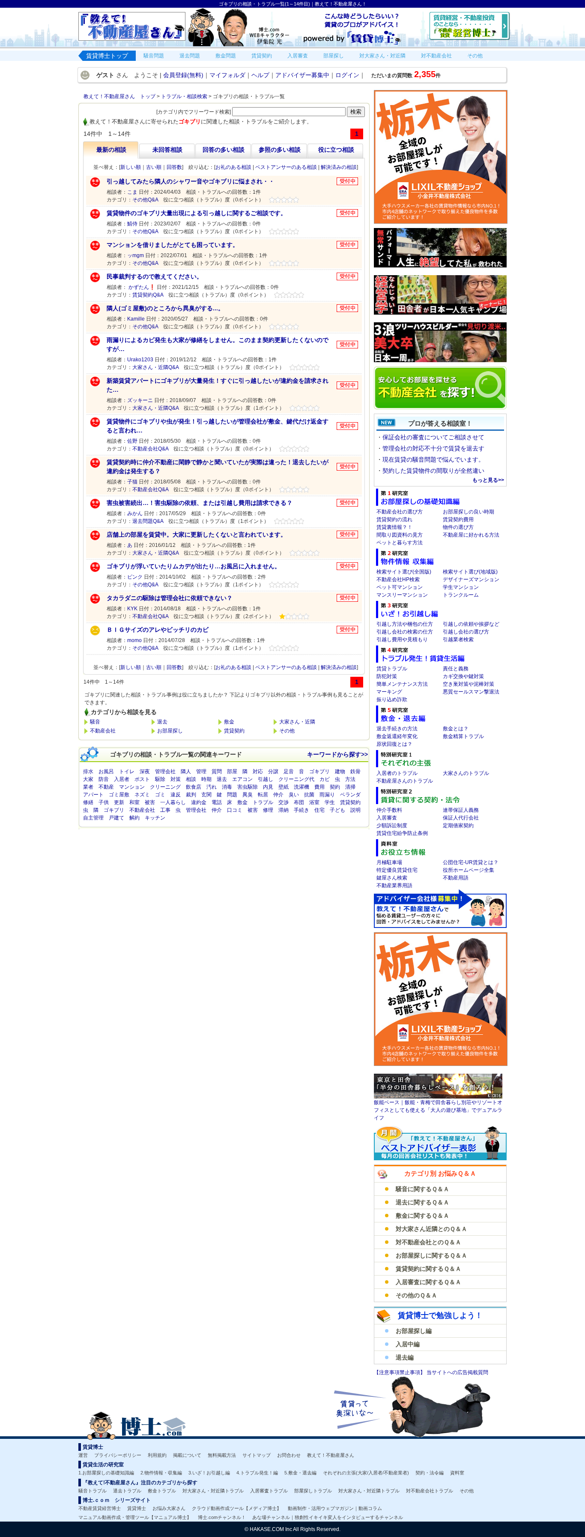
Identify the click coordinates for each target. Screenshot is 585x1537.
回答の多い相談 (224, 149)
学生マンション (461, 587)
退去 (162, 722)
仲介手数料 (389, 810)
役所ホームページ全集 (468, 870)
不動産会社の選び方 (399, 512)
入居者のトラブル (397, 773)
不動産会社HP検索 (398, 579)
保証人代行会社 (461, 818)
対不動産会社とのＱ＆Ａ (428, 1242)
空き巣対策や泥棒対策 (468, 684)
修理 (268, 810)
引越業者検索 (458, 639)
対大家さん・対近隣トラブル (213, 1490)
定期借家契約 (458, 826)
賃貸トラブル (391, 669)
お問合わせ (289, 1455)
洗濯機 (301, 787)
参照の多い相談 (280, 149)
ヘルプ (260, 75)
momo (134, 640)
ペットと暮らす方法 (399, 543)
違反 (175, 795)
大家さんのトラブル (466, 773)
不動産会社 (103, 731)
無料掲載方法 (222, 1455)
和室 (134, 802)
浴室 (314, 802)
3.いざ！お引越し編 (209, 1472)
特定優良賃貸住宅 (397, 870)
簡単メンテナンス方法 (402, 684)
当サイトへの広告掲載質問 (457, 1372)
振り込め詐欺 (391, 699)
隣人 (186, 771)
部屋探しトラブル (313, 1490)
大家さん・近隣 (297, 722)
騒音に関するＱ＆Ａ (422, 1189)
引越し (265, 779)
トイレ (126, 771)
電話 (217, 802)
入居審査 (386, 818)
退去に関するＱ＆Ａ (422, 1202)
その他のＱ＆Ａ (416, 1295)
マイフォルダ (227, 75)
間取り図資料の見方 (399, 535)
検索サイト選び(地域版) (470, 572)
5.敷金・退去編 (300, 1472)
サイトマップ (256, 1455)
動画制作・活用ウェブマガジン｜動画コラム (335, 1508)
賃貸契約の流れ (394, 519)
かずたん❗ (141, 287)
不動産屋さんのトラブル (404, 781)
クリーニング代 (296, 779)
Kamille (136, 319)
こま (132, 192)
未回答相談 (167, 149)
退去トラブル (127, 1490)
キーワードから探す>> (337, 754)
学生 (330, 802)
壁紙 (283, 787)
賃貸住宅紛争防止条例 (402, 833)
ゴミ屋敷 (119, 795)
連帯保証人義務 (461, 810)
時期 (206, 779)
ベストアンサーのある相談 (286, 167)
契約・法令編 (429, 1472)
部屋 (232, 771)
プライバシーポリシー (117, 1455)
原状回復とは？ (394, 744)
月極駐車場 (389, 862)
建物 (340, 771)
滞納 (283, 810)
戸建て (116, 818)
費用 (319, 787)
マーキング (389, 692)
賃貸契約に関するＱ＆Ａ (428, 1268)
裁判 (191, 795)
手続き (301, 810)
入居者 (121, 779)
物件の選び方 (458, 527)
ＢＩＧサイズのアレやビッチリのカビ (158, 629)
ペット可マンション (399, 587)
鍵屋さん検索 (391, 878)
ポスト (142, 779)
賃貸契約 (234, 731)
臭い (294, 795)
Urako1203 (140, 360)
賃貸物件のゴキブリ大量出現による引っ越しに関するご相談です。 (197, 213)
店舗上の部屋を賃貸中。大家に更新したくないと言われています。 (197, 534)
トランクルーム (461, 595)
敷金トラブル (162, 1490)
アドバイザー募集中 (302, 75)
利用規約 (157, 1455)
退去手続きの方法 (397, 729)
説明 (355, 810)
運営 (83, 1455)
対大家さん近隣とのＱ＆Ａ (431, 1228)
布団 (299, 802)
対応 (258, 771)
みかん (135, 513)
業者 (88, 787)
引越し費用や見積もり (402, 639)
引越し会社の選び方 (466, 632)
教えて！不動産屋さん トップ (119, 96)
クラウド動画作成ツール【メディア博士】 (236, 1508)
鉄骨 (355, 771)
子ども (337, 810)
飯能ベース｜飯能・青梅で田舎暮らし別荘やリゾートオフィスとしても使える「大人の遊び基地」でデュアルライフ (438, 1110)
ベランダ (350, 795)
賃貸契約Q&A (147, 295)
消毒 (227, 787)
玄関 (206, 795)
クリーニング (165, 787)
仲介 (278, 795)
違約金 (198, 802)
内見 (268, 787)
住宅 (319, 810)
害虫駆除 (247, 787)
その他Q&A (145, 200)
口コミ (234, 810)
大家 (88, 779)
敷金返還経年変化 (397, 736)
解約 (134, 818)
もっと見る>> (488, 480)
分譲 (273, 771)
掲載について (187, 1455)
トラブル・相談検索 (184, 96)
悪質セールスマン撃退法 (471, 692)
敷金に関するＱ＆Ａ (422, 1215)
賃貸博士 (136, 1508)
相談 (191, 779)
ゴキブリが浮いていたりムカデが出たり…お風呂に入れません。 (194, 566)
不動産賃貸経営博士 (99, 1508)
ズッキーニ (140, 400)
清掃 (350, 787)
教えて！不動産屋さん (330, 1455)
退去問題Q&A (147, 521)
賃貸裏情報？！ (394, 527)
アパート (93, 795)
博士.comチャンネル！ (222, 1517)
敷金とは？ (456, 729)
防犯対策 (386, 676)
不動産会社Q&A (150, 449)
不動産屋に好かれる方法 (471, 535)
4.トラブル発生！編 (257, 1472)
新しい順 (130, 167)
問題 (232, 795)
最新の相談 (111, 149)
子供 (103, 802)
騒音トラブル (92, 1490)
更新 (119, 802)
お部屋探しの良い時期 (468, 512)
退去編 (405, 1357)
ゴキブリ (319, 771)
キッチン (155, 818)
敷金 (229, 722)
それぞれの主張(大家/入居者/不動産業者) (366, 1472)
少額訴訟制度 (391, 826)
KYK (132, 609)
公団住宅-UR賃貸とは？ (470, 862)
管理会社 (165, 771)
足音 (289, 771)
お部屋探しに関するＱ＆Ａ (431, 1255)
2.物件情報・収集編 (161, 1472)
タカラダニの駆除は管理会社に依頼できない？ (170, 597)
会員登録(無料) (183, 75)
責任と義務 (456, 669)
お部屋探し (170, 731)
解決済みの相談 (339, 167)
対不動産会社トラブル (429, 1490)
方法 (350, 779)
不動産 (106, 787)
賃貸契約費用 (458, 519)
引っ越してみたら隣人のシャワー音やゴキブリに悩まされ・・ (191, 181)
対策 (175, 779)
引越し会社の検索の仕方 (404, 632)
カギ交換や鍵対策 (463, 676)
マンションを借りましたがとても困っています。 (173, 244)
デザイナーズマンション (471, 579)
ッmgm (135, 255)
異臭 (247, 795)
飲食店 (193, 787)
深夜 (145, 771)
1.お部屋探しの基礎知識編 (106, 1472)
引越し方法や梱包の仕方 (404, 624)
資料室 (457, 1472)
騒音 (95, 722)
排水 (88, 771)
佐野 (132, 441)
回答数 (174, 167)
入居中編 (408, 1344)
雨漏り (327, 795)
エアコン (242, 779)
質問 (217, 771)
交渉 (283, 802)
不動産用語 (456, 878)
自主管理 (93, 818)
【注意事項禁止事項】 (400, 1372)
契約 (335, 787)
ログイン (347, 75)
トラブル (263, 802)
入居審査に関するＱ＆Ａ (428, 1282)
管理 (201, 771)
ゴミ (160, 795)
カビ (324, 779)
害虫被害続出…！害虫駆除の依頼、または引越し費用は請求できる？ (199, 502)
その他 (287, 731)
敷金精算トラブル (463, 736)
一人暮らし (173, 802)
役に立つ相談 (336, 149)
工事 (165, 810)
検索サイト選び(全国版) (403, 572)
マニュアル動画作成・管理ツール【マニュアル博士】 (134, 1517)
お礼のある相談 (233, 167)
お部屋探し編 (414, 1330)
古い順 (153, 167)
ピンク (135, 577)
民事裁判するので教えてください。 (155, 276)
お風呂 (106, 771)
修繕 (88, 802)
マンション (132, 787)
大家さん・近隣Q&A (155, 367)
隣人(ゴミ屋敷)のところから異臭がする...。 (165, 308)
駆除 (160, 779)
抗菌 (309, 795)
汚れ (211, 787)
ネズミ (142, 795)
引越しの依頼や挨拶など (471, 624)
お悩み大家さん (168, 1508)
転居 (263, 795)
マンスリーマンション (402, 595)
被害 (150, 802)
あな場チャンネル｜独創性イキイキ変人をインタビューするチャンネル (327, 1517)
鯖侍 (132, 224)
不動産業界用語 (394, 886)
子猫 (132, 482)
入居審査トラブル (269, 1490)
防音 (103, 779)
